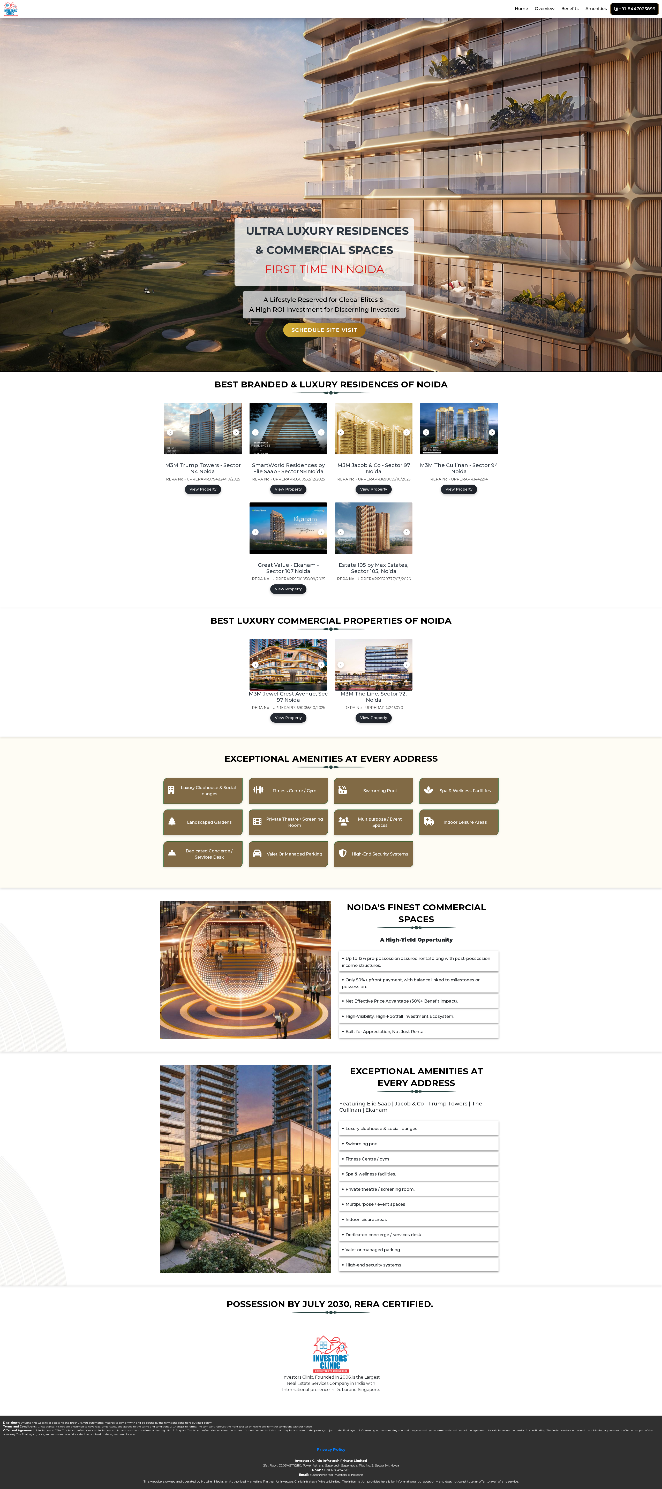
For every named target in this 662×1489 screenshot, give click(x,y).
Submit (333, 804)
